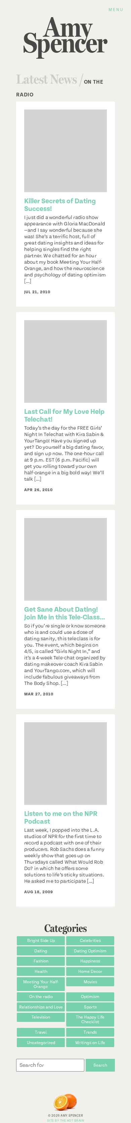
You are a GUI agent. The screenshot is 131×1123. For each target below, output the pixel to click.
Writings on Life (90, 1042)
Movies (90, 982)
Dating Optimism (90, 951)
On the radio (41, 996)
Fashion (41, 961)
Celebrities (90, 940)
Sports (90, 1007)
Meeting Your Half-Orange (41, 984)
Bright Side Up (41, 940)
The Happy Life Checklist (90, 1019)
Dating (40, 951)
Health (41, 971)
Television (41, 1017)
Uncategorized (41, 1042)
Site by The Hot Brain (65, 1121)
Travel (41, 1032)
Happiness (90, 961)
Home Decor (90, 971)
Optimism (90, 996)
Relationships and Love (41, 1007)
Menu (115, 9)
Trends (90, 1032)
